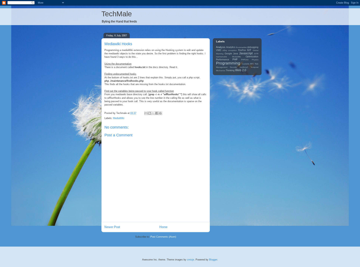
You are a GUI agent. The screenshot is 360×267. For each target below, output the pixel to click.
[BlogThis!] (150, 113)
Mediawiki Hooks (118, 44)
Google (228, 53)
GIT (249, 50)
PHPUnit (244, 60)
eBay (225, 50)
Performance (222, 59)
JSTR (256, 54)
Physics (255, 60)
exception (232, 50)
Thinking (230, 70)
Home (163, 227)
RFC (252, 64)
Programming (228, 63)
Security (233, 67)
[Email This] (146, 113)
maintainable (221, 57)
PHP (235, 59)
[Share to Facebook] (157, 113)
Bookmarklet (241, 47)
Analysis (220, 47)
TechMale (116, 14)
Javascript (246, 53)
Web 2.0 (240, 70)
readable (245, 64)
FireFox (242, 50)
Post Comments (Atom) (163, 236)
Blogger (213, 259)
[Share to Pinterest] (160, 113)
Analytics (230, 47)
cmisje (190, 259)
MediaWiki (118, 118)
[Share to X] (153, 113)
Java (235, 53)
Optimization (252, 56)
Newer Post (112, 227)
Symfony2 (243, 67)
